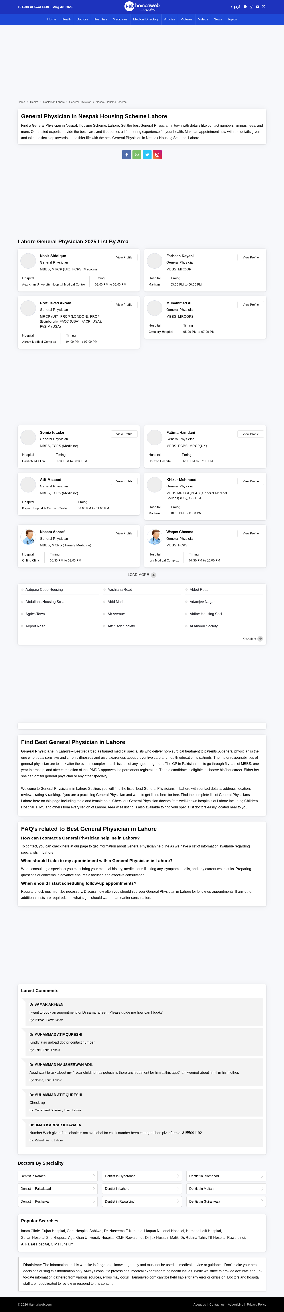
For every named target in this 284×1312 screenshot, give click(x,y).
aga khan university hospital (91, 1237)
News (218, 19)
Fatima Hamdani (180, 432)
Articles (169, 19)
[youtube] (257, 7)
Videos (203, 19)
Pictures (187, 19)
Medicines (120, 19)
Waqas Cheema (179, 532)
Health (66, 19)
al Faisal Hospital (35, 1244)
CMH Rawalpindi (129, 1237)
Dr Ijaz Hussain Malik (162, 1237)
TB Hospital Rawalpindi (226, 1237)
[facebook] (245, 7)
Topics (232, 19)
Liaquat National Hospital (164, 1231)
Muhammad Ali (179, 303)
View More (249, 638)
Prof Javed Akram (55, 303)
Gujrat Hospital (53, 1231)
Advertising (235, 1304)
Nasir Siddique (53, 256)
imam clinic (30, 1231)
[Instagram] (251, 7)
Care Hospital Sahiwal (84, 1231)
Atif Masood (50, 480)
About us (199, 1304)
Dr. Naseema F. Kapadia (123, 1231)
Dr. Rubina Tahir (193, 1237)
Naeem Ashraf (52, 532)
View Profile (124, 257)
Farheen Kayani (180, 256)
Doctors (82, 19)
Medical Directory (146, 19)
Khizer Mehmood (181, 480)
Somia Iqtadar (52, 432)
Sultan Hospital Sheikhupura (43, 1237)
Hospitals (100, 19)
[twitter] (264, 7)
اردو (236, 7)
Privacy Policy (256, 1304)
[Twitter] (147, 154)
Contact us (217, 1304)
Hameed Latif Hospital (203, 1231)
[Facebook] (126, 154)
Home (51, 19)
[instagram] (157, 154)
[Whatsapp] (136, 154)
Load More (139, 575)
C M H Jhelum (62, 1244)
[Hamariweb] (142, 6)
